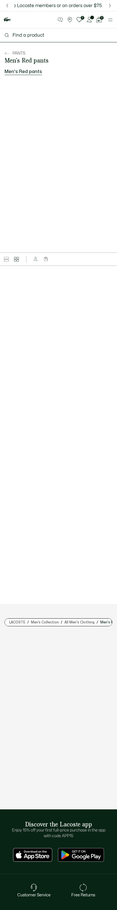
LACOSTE (17, 622)
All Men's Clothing (79, 622)
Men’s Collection (45, 622)
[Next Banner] (110, 5)
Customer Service (34, 895)
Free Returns (83, 895)
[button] (60, 20)
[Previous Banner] (7, 5)
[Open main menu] (110, 20)
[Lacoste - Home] (7, 19)
